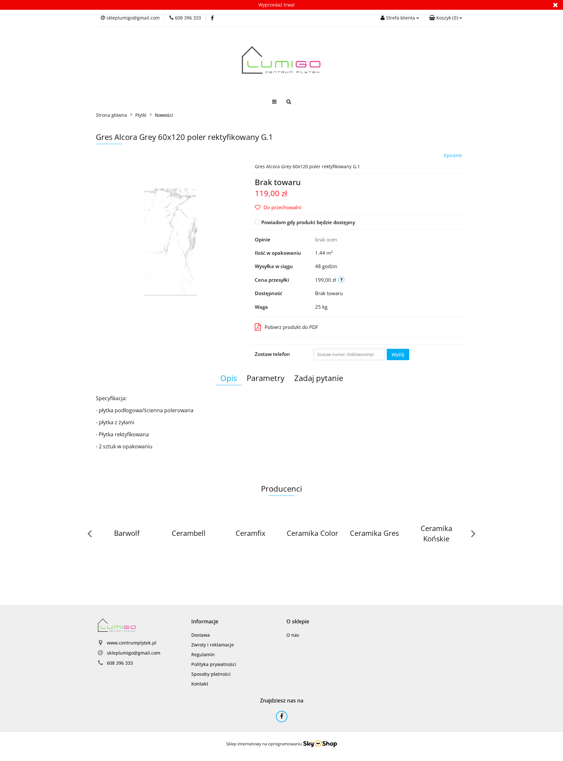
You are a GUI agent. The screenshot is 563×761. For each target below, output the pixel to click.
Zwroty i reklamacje (212, 645)
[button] (445, 18)
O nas (292, 635)
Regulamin (203, 654)
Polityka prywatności (213, 664)
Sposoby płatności (211, 674)
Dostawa (200, 635)
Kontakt (199, 684)
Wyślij (398, 354)
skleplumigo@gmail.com (133, 653)
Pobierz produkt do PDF (291, 327)
